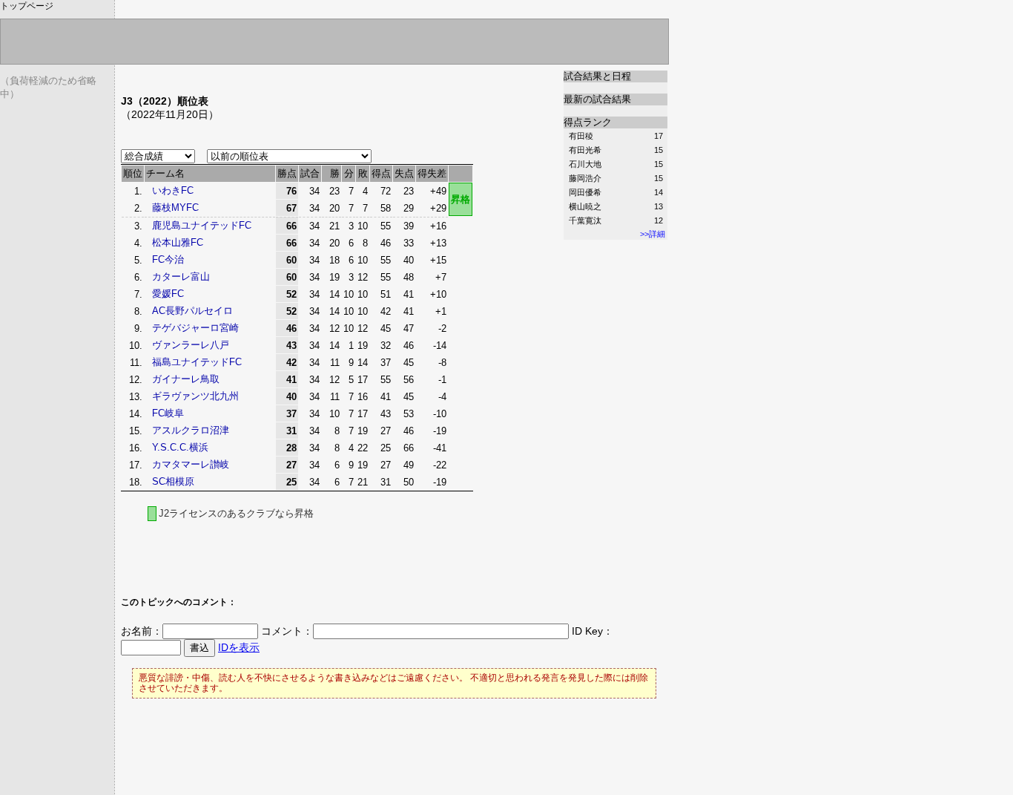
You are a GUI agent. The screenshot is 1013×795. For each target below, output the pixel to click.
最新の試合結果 (597, 99)
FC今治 (168, 259)
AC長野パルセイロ (192, 310)
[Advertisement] (294, 76)
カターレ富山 (181, 276)
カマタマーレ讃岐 (190, 464)
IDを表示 (239, 647)
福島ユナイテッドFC (197, 361)
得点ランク (588, 122)
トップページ (26, 6)
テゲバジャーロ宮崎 (195, 327)
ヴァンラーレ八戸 (190, 344)
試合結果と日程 (597, 76)
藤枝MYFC (175, 207)
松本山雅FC (177, 242)
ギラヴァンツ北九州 (195, 396)
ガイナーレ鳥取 (186, 379)
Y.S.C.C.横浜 (180, 447)
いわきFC (173, 190)
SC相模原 (173, 481)
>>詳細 (652, 233)
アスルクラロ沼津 (190, 430)
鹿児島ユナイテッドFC (201, 225)
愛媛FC (168, 293)
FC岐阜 (168, 413)
